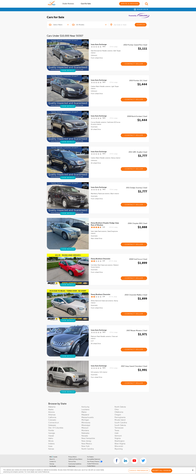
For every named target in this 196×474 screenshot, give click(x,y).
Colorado (52, 420)
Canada (55, 457)
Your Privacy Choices (93, 461)
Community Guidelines (74, 464)
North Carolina (87, 449)
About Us (52, 459)
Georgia (51, 433)
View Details (68, 70)
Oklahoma (119, 412)
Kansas (51, 449)
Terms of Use (72, 461)
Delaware (52, 425)
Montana (85, 430)
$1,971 (142, 334)
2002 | (135, 45)
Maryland (85, 415)
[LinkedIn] (125, 461)
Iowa (50, 446)
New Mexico (86, 444)
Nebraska (85, 433)
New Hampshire (88, 438)
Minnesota (85, 423)
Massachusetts (87, 417)
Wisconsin (119, 446)
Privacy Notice (72, 457)
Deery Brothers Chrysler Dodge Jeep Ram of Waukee (105, 224)
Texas (117, 430)
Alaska (50, 410)
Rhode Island (120, 420)
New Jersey (86, 441)
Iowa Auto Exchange (99, 44)
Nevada (84, 436)
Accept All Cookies (161, 470)
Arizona (51, 412)
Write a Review (129, 4)
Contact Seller (134, 64)
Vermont (118, 436)
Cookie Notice (91, 466)
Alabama (51, 407)
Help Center (71, 466)
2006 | (137, 223)
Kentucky (85, 407)
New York (85, 446)
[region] (98, 470)
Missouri (84, 428)
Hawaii (51, 436)
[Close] (192, 470)
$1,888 (142, 227)
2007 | (136, 330)
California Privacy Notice (75, 459)
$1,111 (142, 48)
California (52, 417)
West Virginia (120, 444)
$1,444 (142, 84)
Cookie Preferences (92, 463)
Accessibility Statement (93, 459)
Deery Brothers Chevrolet (100, 259)
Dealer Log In (142, 9)
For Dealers (90, 457)
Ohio (117, 410)
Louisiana (85, 410)
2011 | (138, 152)
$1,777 (142, 155)
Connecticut (53, 423)
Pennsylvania (120, 417)
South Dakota (120, 425)
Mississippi (85, 425)
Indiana (51, 444)
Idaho (50, 438)
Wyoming (118, 449)
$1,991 (142, 370)
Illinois (50, 441)
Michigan (85, 420)
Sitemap (52, 464)
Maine (83, 412)
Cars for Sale (86, 4)
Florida (51, 430)
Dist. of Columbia (55, 428)
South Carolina (121, 423)
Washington (120, 441)
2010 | (138, 80)
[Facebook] (116, 461)
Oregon (118, 415)
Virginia (118, 438)
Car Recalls (53, 466)
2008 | (137, 116)
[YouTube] (134, 461)
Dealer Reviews (68, 4)
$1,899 (142, 263)
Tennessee (119, 428)
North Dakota (120, 407)
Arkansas (52, 415)
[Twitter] (143, 461)
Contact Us (53, 461)
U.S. (51, 457)
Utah (117, 433)
